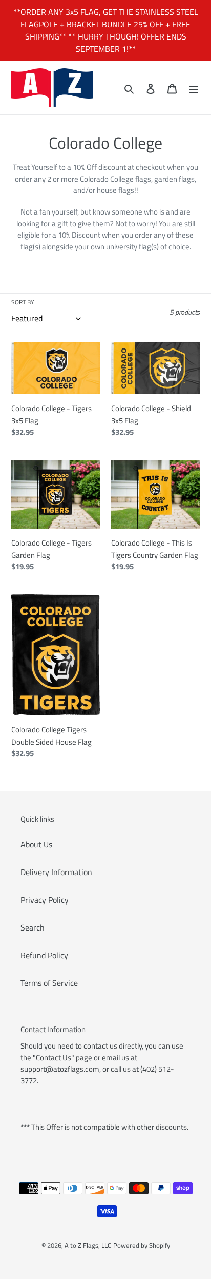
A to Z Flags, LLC (88, 1245)
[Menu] (193, 87)
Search (32, 927)
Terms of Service (49, 983)
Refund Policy (44, 955)
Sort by (22, 302)
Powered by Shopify (141, 1245)
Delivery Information (56, 872)
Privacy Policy (44, 900)
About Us (36, 844)
